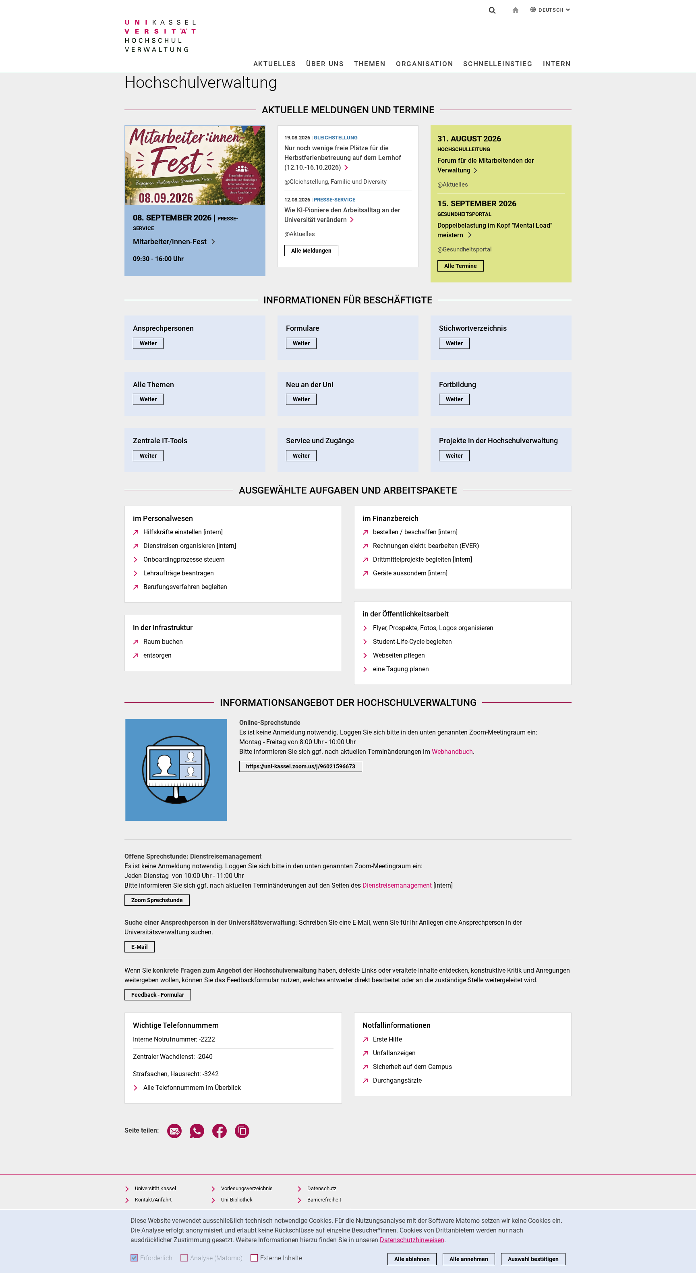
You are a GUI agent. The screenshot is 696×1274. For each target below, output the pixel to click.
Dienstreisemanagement (397, 885)
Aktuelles (274, 64)
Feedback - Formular (157, 995)
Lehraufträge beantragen (178, 573)
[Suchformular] (492, 10)
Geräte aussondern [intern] (410, 573)
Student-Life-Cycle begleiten (412, 641)
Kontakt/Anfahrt (153, 1200)
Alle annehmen (469, 1259)
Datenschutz (321, 1188)
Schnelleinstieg (498, 64)
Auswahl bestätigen (533, 1259)
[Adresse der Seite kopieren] (242, 1136)
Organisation (424, 64)
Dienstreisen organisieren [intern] (189, 546)
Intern (557, 64)
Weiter (152, 343)
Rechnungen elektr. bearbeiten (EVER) (426, 546)
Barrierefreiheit (324, 1200)
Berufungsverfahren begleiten (185, 587)
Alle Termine (460, 266)
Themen (370, 64)
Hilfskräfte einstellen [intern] (183, 532)
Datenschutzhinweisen (412, 1240)
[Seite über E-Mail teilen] (174, 1136)
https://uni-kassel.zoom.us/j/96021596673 (300, 766)
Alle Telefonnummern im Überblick (192, 1087)
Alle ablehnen (412, 1259)
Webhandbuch (452, 751)
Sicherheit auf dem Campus (412, 1067)
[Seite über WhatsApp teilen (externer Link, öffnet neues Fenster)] (197, 1136)
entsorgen (157, 655)
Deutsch (555, 10)
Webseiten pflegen (399, 655)
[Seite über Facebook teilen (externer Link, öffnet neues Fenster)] (219, 1136)
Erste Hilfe (387, 1039)
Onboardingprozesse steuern (184, 559)
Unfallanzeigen (394, 1053)
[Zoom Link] (175, 769)
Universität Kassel (155, 1188)
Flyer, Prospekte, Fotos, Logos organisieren (433, 628)
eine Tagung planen (401, 669)
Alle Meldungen (311, 250)
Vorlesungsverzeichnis (247, 1188)
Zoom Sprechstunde (157, 900)
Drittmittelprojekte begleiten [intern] (422, 559)
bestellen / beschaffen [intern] (415, 532)
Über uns (325, 64)
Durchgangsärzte (397, 1080)
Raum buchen (163, 641)
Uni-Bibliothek (237, 1200)
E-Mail (139, 947)
